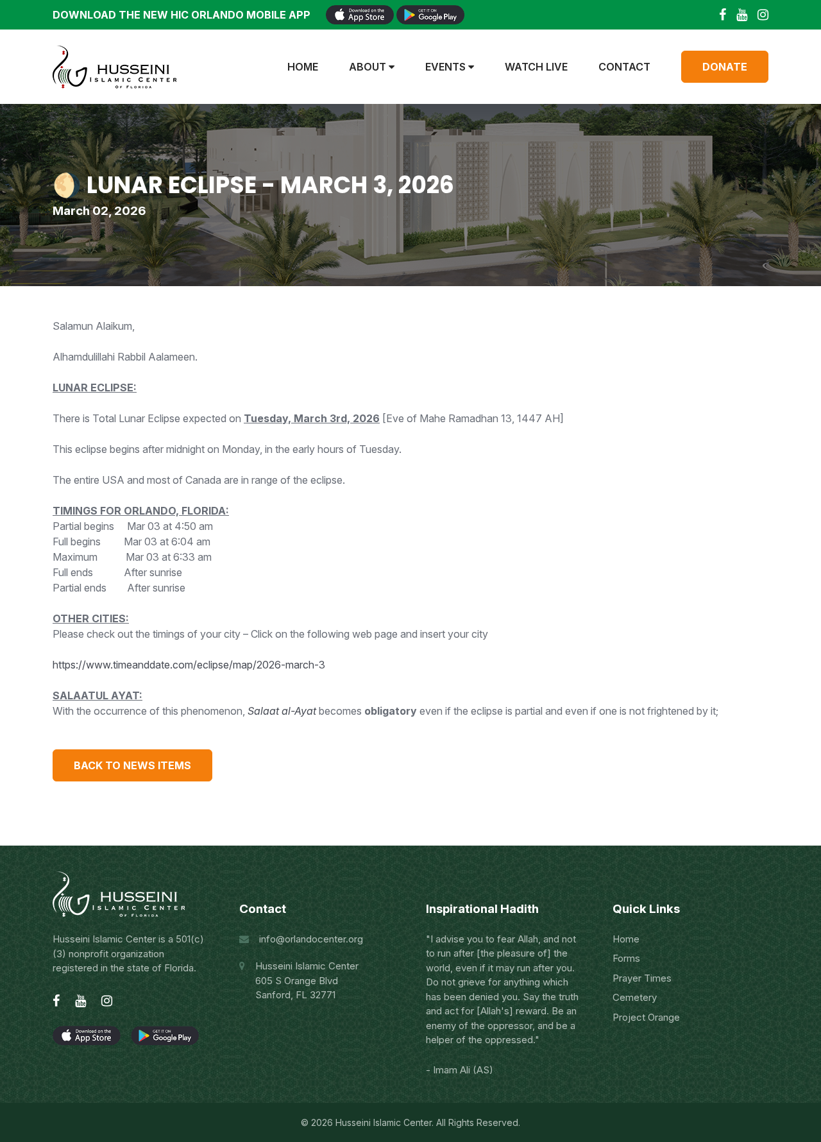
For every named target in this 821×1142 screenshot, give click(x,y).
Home (302, 66)
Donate (724, 66)
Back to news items (132, 765)
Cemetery (635, 997)
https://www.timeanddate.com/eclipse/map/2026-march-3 (189, 664)
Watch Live (536, 66)
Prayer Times (642, 978)
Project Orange (646, 1017)
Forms (626, 958)
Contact (624, 66)
